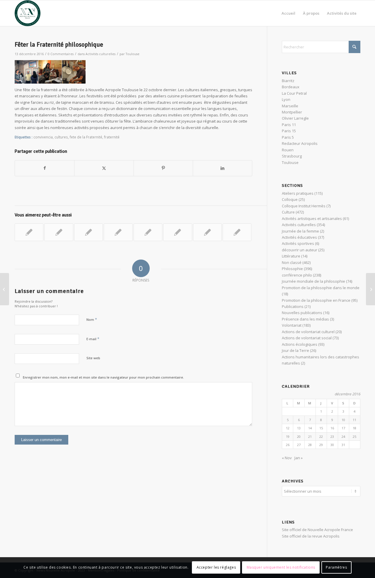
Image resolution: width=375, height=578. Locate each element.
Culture (288, 212)
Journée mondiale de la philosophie (313, 281)
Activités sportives (298, 243)
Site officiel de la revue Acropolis (311, 536)
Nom (91, 319)
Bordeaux (290, 86)
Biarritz (288, 80)
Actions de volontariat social (307, 337)
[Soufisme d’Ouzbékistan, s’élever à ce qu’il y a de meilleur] (4, 289)
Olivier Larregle (295, 118)
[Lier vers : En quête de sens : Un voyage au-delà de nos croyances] (177, 232)
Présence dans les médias (305, 319)
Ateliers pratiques (297, 193)
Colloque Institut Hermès (303, 206)
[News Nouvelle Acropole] (27, 13)
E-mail (92, 338)
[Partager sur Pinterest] (163, 168)
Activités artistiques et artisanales (312, 218)
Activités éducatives (299, 237)
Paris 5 (288, 137)
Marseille (290, 106)
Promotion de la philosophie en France (316, 300)
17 (343, 428)
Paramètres (336, 567)
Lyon (286, 99)
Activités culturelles (100, 54)
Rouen (288, 149)
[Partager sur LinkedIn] (222, 168)
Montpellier (292, 112)
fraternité (112, 137)
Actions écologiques (299, 344)
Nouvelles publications (302, 312)
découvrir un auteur (299, 249)
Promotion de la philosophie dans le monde (320, 287)
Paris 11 (289, 124)
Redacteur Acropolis (300, 143)
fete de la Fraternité (86, 137)
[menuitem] (288, 13)
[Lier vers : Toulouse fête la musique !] (148, 232)
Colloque (290, 199)
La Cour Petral (294, 93)
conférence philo (297, 275)
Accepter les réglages (216, 567)
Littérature (291, 256)
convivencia (43, 137)
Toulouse (132, 54)
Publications (293, 306)
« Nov (287, 457)
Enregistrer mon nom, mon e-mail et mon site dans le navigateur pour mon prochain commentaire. (103, 377)
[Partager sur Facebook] (44, 168)
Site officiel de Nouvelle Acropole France (317, 529)
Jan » (298, 457)
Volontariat (291, 325)
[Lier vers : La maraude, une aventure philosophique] (207, 232)
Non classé (291, 262)
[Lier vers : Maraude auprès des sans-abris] (29, 232)
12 (287, 428)
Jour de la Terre (295, 350)
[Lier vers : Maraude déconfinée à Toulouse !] (237, 232)
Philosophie (292, 268)
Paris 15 (289, 130)
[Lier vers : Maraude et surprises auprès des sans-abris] (88, 232)
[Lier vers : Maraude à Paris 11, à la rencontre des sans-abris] (58, 232)
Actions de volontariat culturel (308, 331)
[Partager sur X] (103, 168)
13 (299, 428)
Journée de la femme (300, 231)
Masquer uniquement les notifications (281, 567)
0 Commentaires (61, 54)
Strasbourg (292, 156)
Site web (93, 358)
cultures (61, 137)
